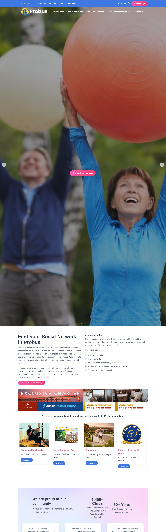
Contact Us (138, 12)
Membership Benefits (95, 12)
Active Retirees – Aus (31, 450)
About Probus (58, 12)
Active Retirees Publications (119, 12)
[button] (4, 165)
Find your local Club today (83, 173)
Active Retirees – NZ (128, 450)
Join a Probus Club (75, 12)
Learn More (26, 463)
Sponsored (58, 450)
